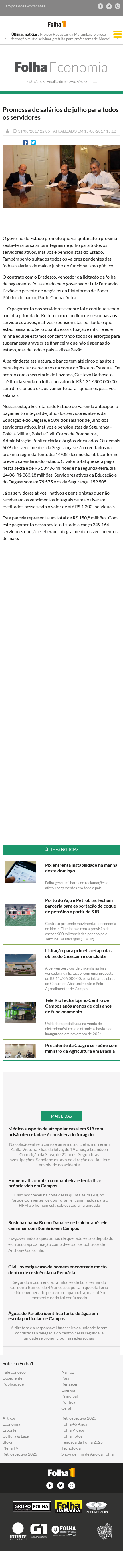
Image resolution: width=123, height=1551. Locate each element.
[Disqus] (62, 621)
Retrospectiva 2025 (20, 1454)
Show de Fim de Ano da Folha (87, 1454)
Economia (61, 67)
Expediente (12, 1378)
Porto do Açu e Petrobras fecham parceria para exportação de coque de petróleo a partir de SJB (80, 905)
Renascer (69, 1384)
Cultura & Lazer (16, 1436)
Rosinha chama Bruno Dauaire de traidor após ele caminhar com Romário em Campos (58, 1225)
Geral (66, 1408)
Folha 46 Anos (74, 1424)
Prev (5, 37)
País (65, 1378)
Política (68, 1402)
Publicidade (13, 1384)
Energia (68, 1390)
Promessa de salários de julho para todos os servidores (61, 113)
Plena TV (11, 1448)
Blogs (7, 1442)
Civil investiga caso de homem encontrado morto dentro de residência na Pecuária (57, 1269)
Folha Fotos (71, 1436)
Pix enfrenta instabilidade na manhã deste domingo (81, 867)
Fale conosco (14, 1372)
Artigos (9, 1418)
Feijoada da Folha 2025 (82, 1442)
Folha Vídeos (73, 1430)
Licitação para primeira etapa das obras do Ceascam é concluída (78, 953)
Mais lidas (61, 1116)
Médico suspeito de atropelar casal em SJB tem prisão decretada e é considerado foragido (55, 1131)
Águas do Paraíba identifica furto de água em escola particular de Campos (53, 1316)
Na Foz (67, 1372)
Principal (69, 1396)
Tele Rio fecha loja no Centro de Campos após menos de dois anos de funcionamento (78, 1005)
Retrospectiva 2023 (78, 1418)
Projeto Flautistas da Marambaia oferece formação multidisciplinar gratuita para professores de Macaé (60, 36)
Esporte (9, 1430)
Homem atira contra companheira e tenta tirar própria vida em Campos (55, 1183)
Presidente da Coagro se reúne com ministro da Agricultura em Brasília (81, 1048)
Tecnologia (71, 1448)
